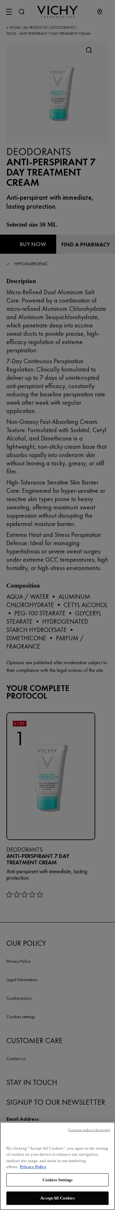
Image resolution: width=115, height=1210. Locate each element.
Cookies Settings (57, 1179)
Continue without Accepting (89, 1130)
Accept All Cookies (57, 1198)
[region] (57, 1166)
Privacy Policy (33, 1166)
